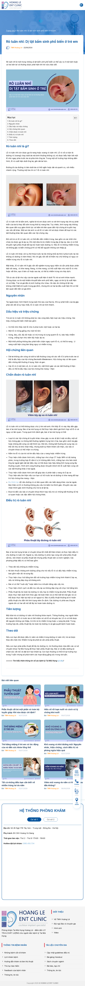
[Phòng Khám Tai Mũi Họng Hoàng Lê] (13, 5)
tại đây (60, 661)
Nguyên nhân (14, 124)
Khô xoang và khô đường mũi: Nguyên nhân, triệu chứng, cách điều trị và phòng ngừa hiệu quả (62, 747)
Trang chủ (10, 31)
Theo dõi (12, 140)
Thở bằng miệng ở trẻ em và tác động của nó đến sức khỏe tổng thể (20, 746)
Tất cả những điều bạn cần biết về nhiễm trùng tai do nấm (18, 784)
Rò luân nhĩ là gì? (15, 121)
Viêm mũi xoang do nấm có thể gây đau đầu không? (63, 784)
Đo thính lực (13, 482)
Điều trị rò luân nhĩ (16, 134)
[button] (81, 5)
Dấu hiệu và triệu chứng (18, 126)
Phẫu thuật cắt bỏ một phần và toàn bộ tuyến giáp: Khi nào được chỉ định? (20, 711)
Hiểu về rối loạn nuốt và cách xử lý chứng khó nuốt (61, 711)
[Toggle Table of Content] (74, 118)
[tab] (34, 819)
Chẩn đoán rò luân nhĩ (17, 132)
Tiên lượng (13, 137)
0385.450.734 (28, 843)
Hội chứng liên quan (17, 129)
